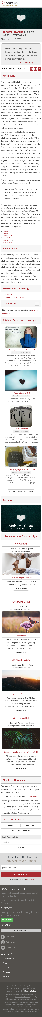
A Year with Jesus (21, 601)
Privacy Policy (30, 880)
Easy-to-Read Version (22, 997)
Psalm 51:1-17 (11, 294)
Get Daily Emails (21, 930)
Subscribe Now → (21, 875)
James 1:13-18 (11, 297)
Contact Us (10, 947)
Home (6, 976)
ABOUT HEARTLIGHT (13, 888)
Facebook (10, 937)
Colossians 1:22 (7, 240)
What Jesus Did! (21, 718)
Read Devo (21, 652)
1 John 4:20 (6, 238)
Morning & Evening (21, 659)
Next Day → (31, 826)
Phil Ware (32, 796)
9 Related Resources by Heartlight (20, 320)
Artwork (6, 972)
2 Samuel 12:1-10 (8, 233)
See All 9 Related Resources (21, 491)
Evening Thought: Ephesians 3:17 (21, 694)
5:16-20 (21, 297)
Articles (6, 967)
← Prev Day (11, 826)
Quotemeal (21, 543)
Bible (5, 963)
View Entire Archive (21, 830)
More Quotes (21, 589)
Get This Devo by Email (15, 69)
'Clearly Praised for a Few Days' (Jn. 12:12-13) (21, 752)
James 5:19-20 (7, 242)
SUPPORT (6, 908)
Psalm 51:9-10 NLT (27, 62)
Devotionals (8, 958)
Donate (7, 920)
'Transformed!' (21, 636)
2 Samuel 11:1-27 (8, 231)
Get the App (11, 942)
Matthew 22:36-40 (8, 236)
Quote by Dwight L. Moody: (21, 577)
